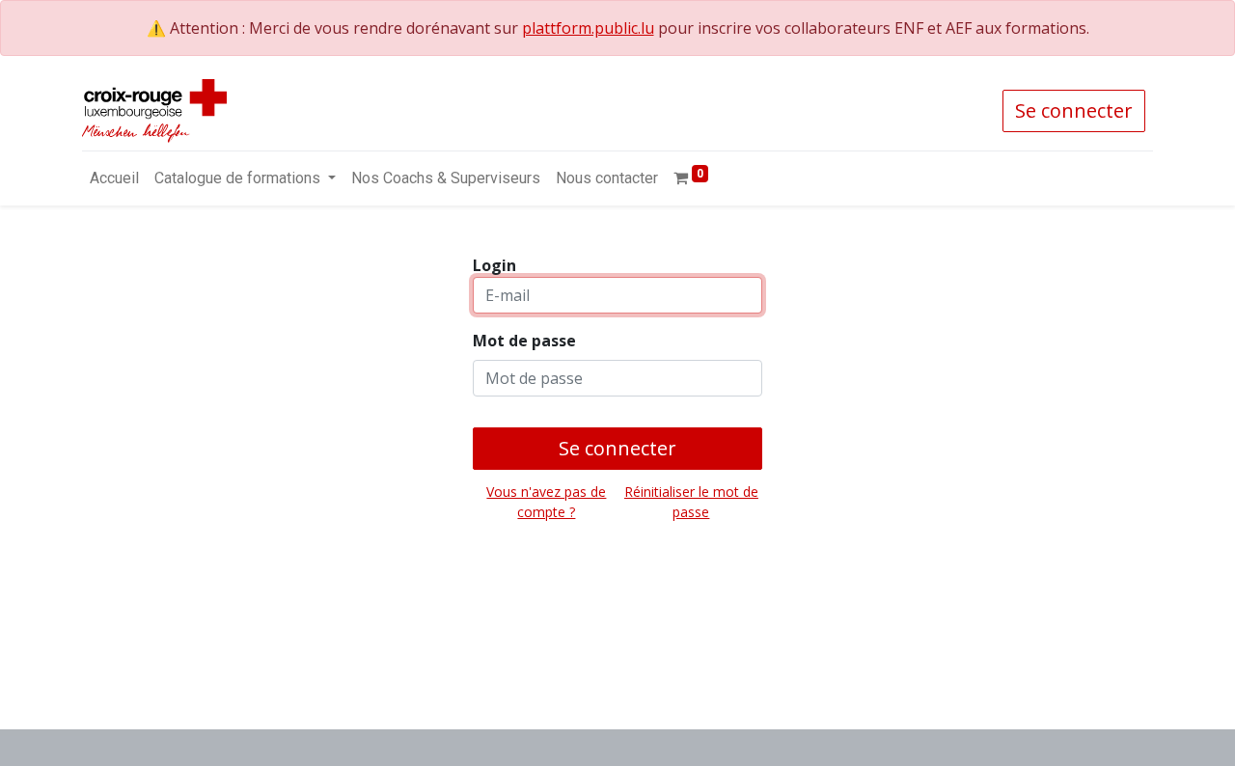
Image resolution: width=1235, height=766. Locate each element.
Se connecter (1074, 110)
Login (494, 265)
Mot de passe (524, 340)
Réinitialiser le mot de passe (691, 501)
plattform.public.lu (588, 28)
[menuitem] (114, 178)
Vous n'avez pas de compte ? (546, 501)
